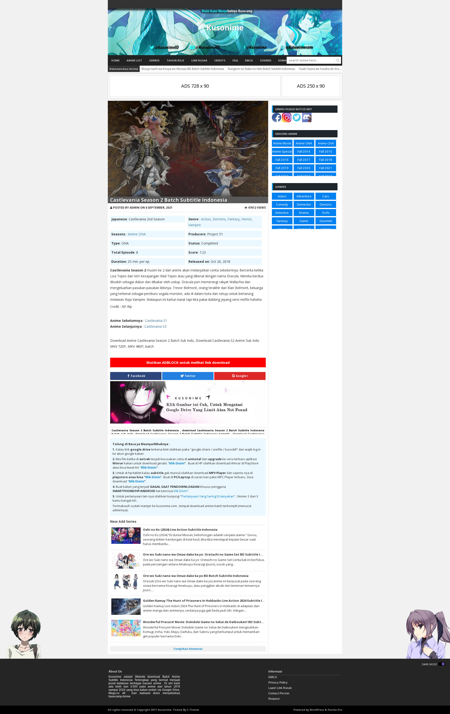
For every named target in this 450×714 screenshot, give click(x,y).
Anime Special (282, 151)
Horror (246, 219)
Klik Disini (148, 467)
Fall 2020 (303, 168)
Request (274, 698)
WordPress (317, 709)
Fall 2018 (325, 160)
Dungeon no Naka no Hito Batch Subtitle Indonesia (261, 69)
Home (115, 60)
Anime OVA (326, 143)
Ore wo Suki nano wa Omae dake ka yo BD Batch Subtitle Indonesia (195, 576)
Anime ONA (137, 234)
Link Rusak (199, 60)
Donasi (283, 60)
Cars (325, 196)
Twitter (190, 376)
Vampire (194, 225)
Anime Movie (282, 143)
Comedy (282, 204)
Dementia (304, 204)
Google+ (241, 376)
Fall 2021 (325, 168)
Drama (304, 212)
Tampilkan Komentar (188, 648)
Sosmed (265, 60)
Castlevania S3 (155, 326)
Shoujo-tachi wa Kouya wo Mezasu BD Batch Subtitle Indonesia (182, 69)
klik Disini (176, 463)
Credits (219, 60)
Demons (219, 219)
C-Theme (193, 709)
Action (206, 219)
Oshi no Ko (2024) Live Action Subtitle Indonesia (180, 529)
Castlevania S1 (156, 320)
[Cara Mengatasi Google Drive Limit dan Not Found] (188, 422)
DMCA (249, 60)
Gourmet (325, 221)
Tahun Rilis (175, 60)
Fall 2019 (282, 168)
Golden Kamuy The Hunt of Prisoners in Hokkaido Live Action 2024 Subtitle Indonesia (210, 600)
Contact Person (278, 693)
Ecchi (325, 212)
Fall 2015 (325, 151)
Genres (154, 60)
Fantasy (234, 219)
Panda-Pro (335, 709)
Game (304, 221)
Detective (282, 212)
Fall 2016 (282, 160)
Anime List (134, 60)
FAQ (235, 60)
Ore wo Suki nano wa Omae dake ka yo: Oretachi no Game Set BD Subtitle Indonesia (209, 554)
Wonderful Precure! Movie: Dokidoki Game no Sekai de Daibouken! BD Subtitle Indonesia (213, 622)
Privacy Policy (278, 682)
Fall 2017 (303, 160)
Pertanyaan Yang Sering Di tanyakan (208, 496)
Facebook (137, 376)
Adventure (303, 196)
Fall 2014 (303, 151)
